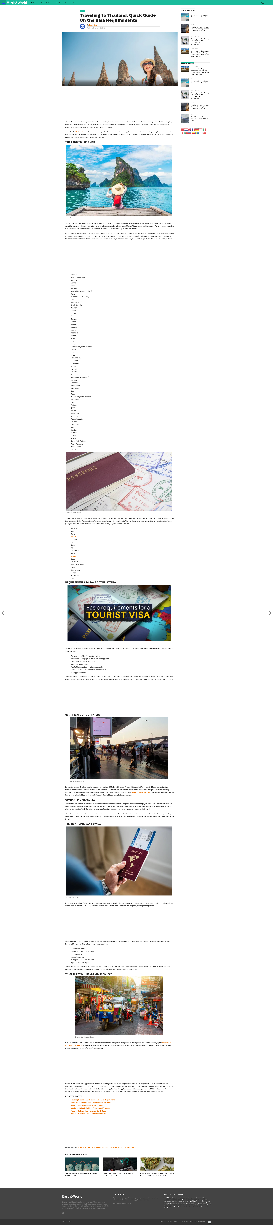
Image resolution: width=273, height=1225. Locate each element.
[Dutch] (186, 129)
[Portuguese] (186, 133)
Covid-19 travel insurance (141, 792)
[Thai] (201, 133)
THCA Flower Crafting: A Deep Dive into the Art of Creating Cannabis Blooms (157, 1174)
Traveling (116, 1148)
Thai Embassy (88, 1148)
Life (81, 3)
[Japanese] (182, 133)
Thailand (97, 1148)
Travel (57, 3)
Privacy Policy (173, 1221)
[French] (193, 129)
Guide (80, 1148)
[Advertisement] (119, 105)
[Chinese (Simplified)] (182, 129)
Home (33, 3)
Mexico (73, 556)
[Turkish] (204, 133)
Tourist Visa (107, 1148)
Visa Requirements (128, 1148)
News (41, 3)
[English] (190, 129)
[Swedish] (197, 133)
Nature (49, 3)
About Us (163, 1221)
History (74, 3)
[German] (197, 129)
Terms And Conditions (197, 1221)
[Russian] (190, 133)
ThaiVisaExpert (81, 132)
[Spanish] (193, 133)
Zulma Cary (93, 25)
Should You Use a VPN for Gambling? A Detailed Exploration (118, 1174)
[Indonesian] (201, 129)
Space (65, 3)
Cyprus (73, 537)
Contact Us (184, 1221)
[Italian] (204, 129)
